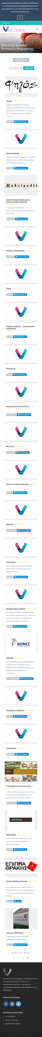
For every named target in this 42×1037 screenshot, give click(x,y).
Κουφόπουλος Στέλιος (15, 609)
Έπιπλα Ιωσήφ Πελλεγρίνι (17, 484)
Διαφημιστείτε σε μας (12, 1023)
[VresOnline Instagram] (12, 1003)
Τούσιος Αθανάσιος (14, 933)
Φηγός (9, 101)
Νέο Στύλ (10, 446)
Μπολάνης (10, 368)
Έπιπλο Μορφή (12, 153)
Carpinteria (11, 748)
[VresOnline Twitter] (18, 1003)
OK (20, 17)
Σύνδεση (7, 23)
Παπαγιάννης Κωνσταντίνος (18, 786)
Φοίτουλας (11, 562)
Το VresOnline (10, 1016)
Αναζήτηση (28, 68)
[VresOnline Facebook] (6, 1003)
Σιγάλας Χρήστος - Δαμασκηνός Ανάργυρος (20, 327)
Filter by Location (21, 60)
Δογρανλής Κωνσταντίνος (17, 406)
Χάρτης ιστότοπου (11, 1020)
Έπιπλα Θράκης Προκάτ (16, 881)
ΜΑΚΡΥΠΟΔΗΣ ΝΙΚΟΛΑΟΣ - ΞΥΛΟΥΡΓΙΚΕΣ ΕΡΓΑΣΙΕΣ (18, 201)
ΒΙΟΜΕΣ (9, 658)
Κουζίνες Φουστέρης (15, 251)
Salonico (9, 524)
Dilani (8, 288)
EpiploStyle (11, 835)
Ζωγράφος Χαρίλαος (15, 710)
